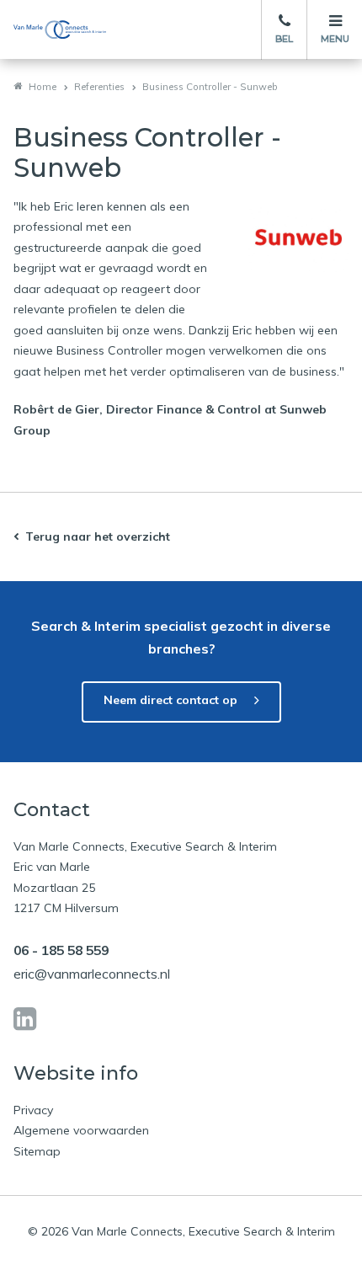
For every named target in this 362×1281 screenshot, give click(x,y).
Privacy (33, 1110)
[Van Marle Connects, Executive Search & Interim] (59, 29)
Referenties (99, 87)
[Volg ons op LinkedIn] (24, 1019)
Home (42, 87)
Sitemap (37, 1151)
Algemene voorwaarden (81, 1130)
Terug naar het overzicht (97, 536)
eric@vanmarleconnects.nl (91, 973)
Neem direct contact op (170, 699)
